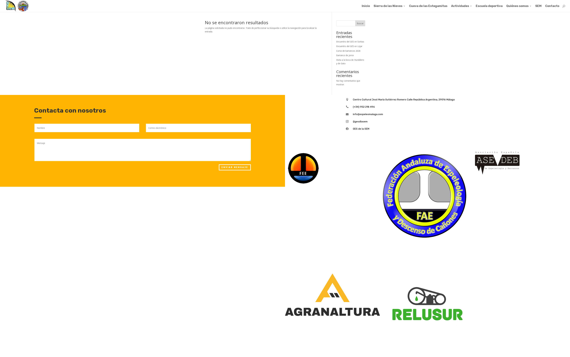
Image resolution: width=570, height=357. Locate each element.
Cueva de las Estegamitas (428, 6)
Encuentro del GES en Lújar (349, 46)
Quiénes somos (517, 6)
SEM (538, 6)
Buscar (360, 23)
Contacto (552, 6)
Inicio (366, 6)
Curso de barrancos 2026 (348, 50)
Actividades (460, 6)
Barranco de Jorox (345, 55)
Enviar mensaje (234, 167)
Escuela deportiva (489, 6)
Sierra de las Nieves (388, 6)
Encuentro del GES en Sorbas (350, 41)
